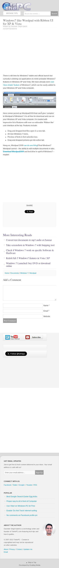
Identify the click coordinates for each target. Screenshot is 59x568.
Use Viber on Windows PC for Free (21, 506)
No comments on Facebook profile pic (22, 515)
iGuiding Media (34, 565)
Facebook (7, 485)
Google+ (22, 485)
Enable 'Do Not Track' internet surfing (22, 511)
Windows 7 (24, 273)
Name (45, 305)
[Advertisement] (28, 52)
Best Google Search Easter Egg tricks (22, 497)
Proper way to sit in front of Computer (22, 501)
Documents (14, 273)
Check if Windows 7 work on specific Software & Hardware (30, 251)
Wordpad (33, 273)
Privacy (12, 549)
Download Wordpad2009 (13, 152)
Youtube (29, 485)
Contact (19, 549)
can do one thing (31, 145)
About (6, 549)
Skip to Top (32, 562)
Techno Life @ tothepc (24, 6)
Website (46, 316)
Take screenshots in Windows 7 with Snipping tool (30, 245)
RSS (35, 485)
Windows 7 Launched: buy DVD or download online (28, 264)
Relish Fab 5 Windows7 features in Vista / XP (28, 258)
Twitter (15, 485)
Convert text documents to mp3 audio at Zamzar (29, 240)
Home (7, 273)
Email (45, 311)
